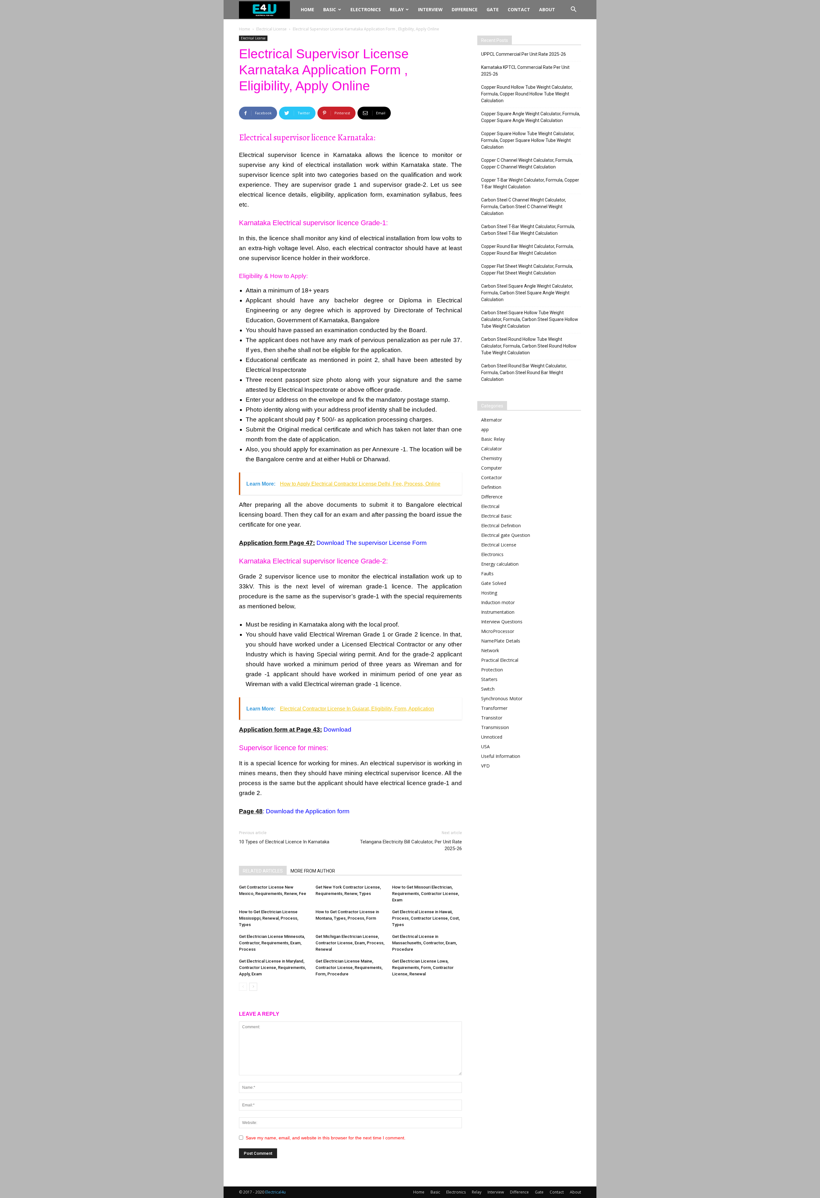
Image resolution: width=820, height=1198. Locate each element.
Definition (491, 487)
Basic (329, 9)
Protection (492, 670)
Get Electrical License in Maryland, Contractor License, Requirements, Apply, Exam (272, 967)
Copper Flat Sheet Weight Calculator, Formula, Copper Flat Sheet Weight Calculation (527, 269)
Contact (519, 9)
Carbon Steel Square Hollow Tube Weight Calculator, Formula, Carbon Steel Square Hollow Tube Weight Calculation (529, 319)
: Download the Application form (306, 811)
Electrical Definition (501, 525)
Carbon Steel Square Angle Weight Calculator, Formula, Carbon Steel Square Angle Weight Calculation (527, 292)
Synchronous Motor (501, 698)
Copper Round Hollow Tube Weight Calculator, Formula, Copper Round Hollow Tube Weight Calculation (527, 94)
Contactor (491, 477)
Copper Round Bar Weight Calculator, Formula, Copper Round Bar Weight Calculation (527, 250)
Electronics (365, 9)
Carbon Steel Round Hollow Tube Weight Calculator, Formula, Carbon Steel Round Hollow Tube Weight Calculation (529, 346)
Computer (491, 468)
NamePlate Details (500, 641)
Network (490, 650)
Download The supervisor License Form (371, 542)
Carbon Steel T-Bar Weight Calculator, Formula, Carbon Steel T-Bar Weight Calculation (528, 230)
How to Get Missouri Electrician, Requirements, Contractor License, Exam (425, 893)
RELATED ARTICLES (263, 871)
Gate (493, 9)
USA (485, 746)
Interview (430, 9)
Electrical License (271, 29)
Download (337, 729)
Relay (397, 9)
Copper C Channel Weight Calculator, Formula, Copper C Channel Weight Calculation (527, 163)
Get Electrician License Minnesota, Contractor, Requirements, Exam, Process (272, 943)
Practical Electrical (499, 660)
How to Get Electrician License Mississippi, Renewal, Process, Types (268, 918)
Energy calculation (500, 564)
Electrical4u (275, 1192)
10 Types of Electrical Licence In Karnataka (284, 842)
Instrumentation (497, 612)
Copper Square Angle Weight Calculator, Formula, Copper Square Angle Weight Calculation (530, 117)
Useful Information (500, 756)
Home (307, 9)
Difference (465, 9)
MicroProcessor (497, 631)
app (485, 429)
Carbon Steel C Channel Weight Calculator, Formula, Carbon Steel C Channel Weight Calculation (523, 206)
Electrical (490, 506)
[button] (573, 10)
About (547, 9)
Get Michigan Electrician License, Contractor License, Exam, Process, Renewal (350, 943)
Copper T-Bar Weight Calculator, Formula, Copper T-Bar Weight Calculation (530, 183)
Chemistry (491, 458)
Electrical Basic (496, 516)
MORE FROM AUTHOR (313, 871)
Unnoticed (491, 737)
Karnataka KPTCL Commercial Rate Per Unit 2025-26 (525, 71)
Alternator (491, 420)
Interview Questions (501, 622)
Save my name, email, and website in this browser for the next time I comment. (326, 1137)
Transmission (495, 727)
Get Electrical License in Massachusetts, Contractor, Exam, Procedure (424, 943)
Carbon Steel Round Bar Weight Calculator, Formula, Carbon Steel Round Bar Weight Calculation (524, 372)
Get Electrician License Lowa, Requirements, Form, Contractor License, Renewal (423, 967)
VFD (485, 766)
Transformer (494, 708)
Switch (488, 689)
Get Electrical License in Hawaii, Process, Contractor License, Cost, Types (426, 918)
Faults (487, 573)
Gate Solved (493, 583)
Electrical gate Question (505, 535)
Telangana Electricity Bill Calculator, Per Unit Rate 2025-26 (411, 845)
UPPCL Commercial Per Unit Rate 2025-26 (523, 54)
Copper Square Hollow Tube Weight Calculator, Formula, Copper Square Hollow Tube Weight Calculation (527, 140)
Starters (489, 679)
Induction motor (498, 602)
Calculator (491, 449)
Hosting (489, 593)
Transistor (491, 718)
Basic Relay (493, 439)
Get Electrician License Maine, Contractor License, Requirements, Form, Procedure (349, 967)
